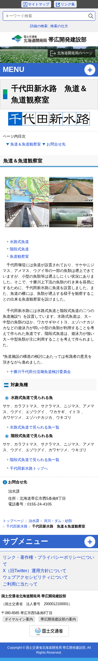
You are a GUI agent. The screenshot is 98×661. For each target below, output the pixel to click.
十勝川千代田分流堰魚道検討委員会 (40, 371)
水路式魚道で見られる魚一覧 (34, 427)
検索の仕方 (59, 26)
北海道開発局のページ (75, 53)
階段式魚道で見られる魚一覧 (34, 459)
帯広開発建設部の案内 (58, 619)
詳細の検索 (39, 26)
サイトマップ (38, 4)
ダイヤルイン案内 (19, 619)
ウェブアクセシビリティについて (35, 577)
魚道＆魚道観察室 (25, 144)
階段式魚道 (19, 249)
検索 (91, 15)
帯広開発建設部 (50, 41)
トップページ (13, 521)
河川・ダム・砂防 (58, 521)
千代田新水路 (16, 526)
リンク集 (68, 4)
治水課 (34, 521)
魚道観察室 (19, 256)
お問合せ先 (56, 144)
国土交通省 (49, 630)
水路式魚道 (19, 241)
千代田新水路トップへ (29, 468)
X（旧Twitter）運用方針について (34, 570)
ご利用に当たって (20, 583)
